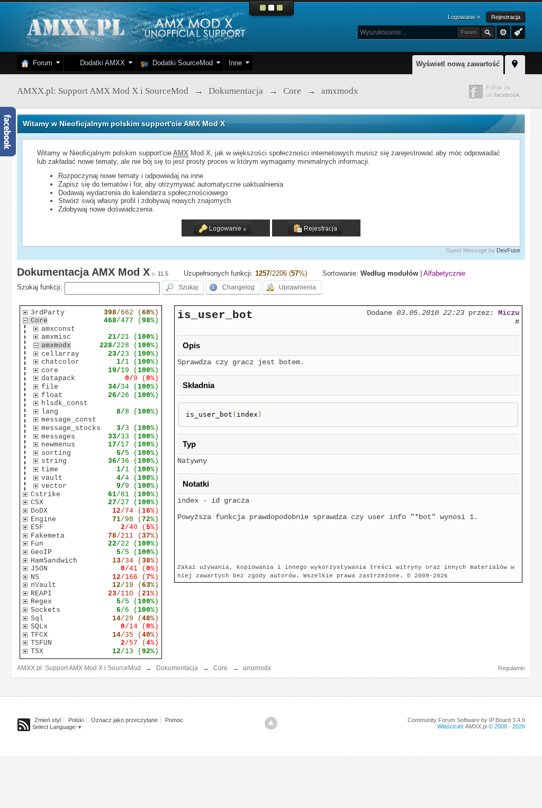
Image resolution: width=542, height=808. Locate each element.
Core (39, 320)
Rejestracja (505, 17)
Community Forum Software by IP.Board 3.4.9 (466, 720)
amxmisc (56, 337)
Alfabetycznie (444, 273)
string (54, 461)
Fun (37, 544)
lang (49, 412)
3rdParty (48, 313)
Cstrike (45, 494)
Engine (43, 519)
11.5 (163, 273)
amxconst (58, 329)
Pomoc (174, 720)
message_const (68, 420)
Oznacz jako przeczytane (124, 720)
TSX (37, 651)
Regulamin (511, 668)
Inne (235, 63)
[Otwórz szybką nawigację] (515, 63)
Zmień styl (47, 720)
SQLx (39, 626)
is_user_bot (215, 315)
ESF (37, 527)
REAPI (41, 594)
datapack (58, 378)
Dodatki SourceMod (180, 63)
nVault (43, 585)
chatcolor (60, 362)
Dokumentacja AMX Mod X (83, 272)
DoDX (39, 511)
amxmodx (56, 345)
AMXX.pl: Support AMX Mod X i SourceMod (79, 668)
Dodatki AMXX (100, 63)
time (49, 469)
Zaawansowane (503, 32)
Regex (41, 601)
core (49, 370)
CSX (37, 502)
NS (35, 577)
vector (54, 486)
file (49, 387)
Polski (76, 720)
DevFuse (508, 250)
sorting (56, 453)
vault (51, 478)
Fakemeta (48, 536)
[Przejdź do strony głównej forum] (134, 26)
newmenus (58, 445)
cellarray (60, 354)
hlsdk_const (64, 403)
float (51, 395)
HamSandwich (54, 561)
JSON (39, 569)
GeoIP (41, 552)
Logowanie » (464, 17)
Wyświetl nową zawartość (458, 64)
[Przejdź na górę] (271, 723)
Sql (37, 618)
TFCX (39, 635)
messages (58, 437)
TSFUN (41, 643)
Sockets (45, 610)
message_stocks (71, 428)
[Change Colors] (516, 31)
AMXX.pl (476, 726)
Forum (40, 63)
